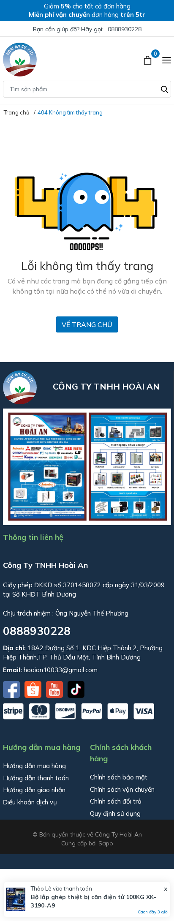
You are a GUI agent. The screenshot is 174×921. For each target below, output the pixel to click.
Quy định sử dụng (115, 813)
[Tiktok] (76, 688)
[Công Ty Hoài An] (20, 59)
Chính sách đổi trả (115, 801)
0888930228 (124, 29)
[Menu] (166, 59)
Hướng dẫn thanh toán (36, 778)
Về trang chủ (87, 324)
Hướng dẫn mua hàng (34, 766)
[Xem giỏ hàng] (148, 59)
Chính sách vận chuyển (122, 789)
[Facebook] (12, 688)
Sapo (105, 843)
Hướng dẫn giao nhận (34, 790)
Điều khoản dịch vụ (30, 802)
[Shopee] (33, 688)
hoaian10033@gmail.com (61, 670)
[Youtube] (55, 688)
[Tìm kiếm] (164, 88)
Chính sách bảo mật (118, 777)
